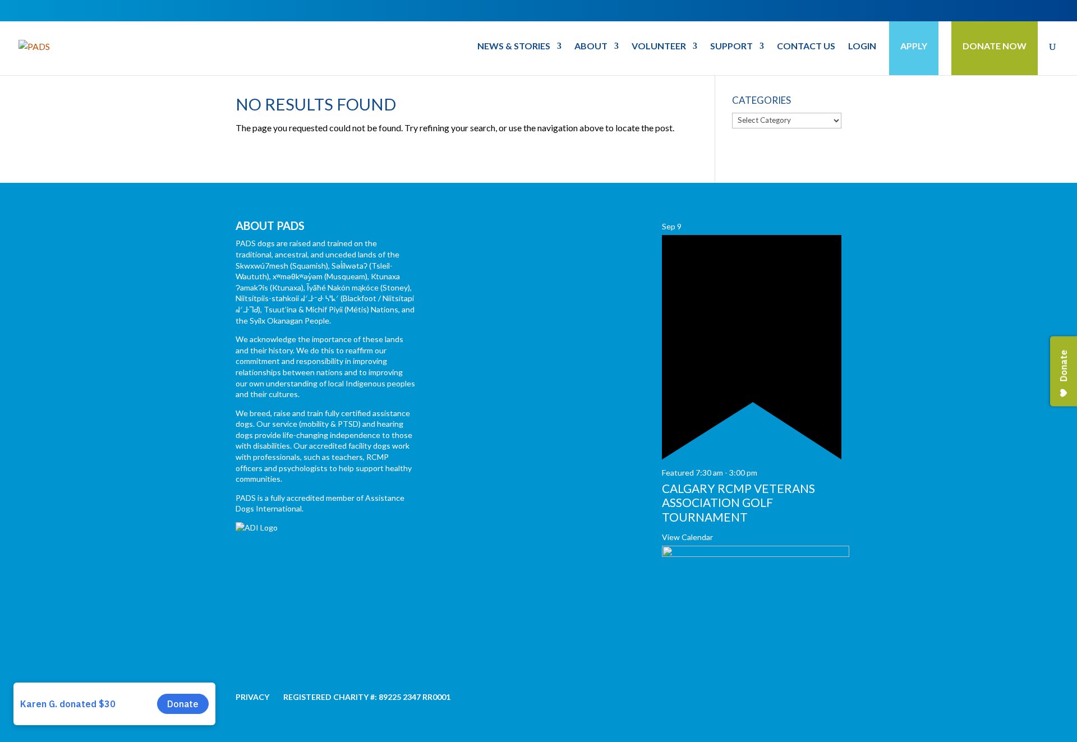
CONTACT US (806, 46)
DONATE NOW (995, 45)
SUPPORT (731, 46)
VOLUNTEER (659, 46)
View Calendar (687, 537)
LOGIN (862, 46)
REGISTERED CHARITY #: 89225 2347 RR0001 (366, 697)
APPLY (913, 45)
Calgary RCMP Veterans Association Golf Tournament (738, 502)
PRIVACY (252, 697)
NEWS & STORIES (513, 46)
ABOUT (590, 46)
